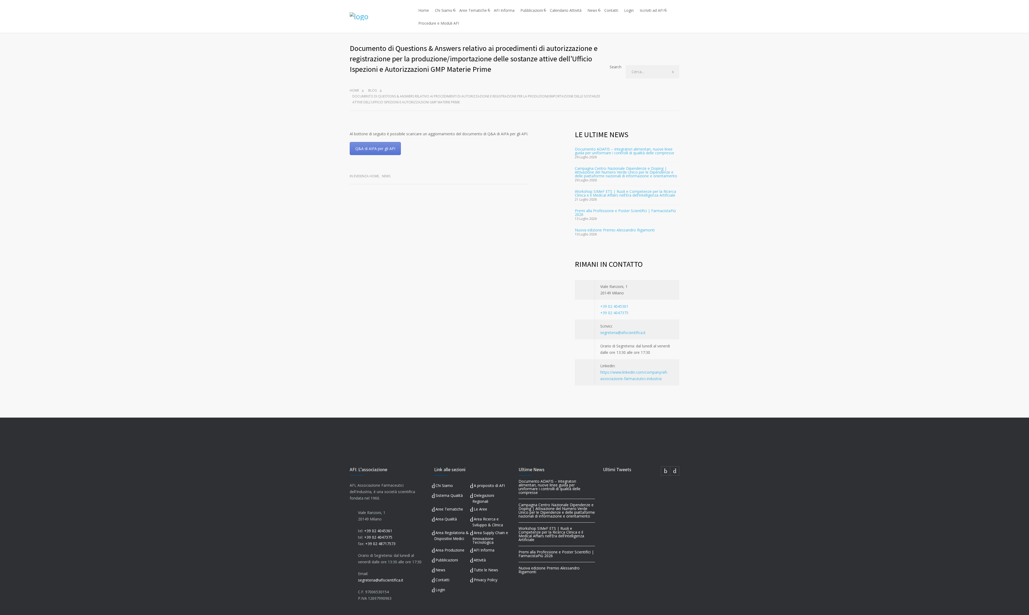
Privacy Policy (485, 579)
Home (423, 10)
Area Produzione (449, 550)
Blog (372, 90)
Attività (480, 559)
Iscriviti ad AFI (651, 10)
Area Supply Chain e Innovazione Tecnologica (490, 537)
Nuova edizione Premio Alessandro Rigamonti (615, 229)
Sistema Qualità (449, 495)
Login (629, 10)
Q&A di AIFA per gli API (375, 148)
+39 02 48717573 (380, 543)
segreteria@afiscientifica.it (623, 332)
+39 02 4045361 (614, 306)
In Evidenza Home (364, 176)
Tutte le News (486, 569)
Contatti (611, 10)
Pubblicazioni (531, 10)
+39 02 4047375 (614, 312)
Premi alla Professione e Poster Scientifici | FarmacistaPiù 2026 (625, 212)
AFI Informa (504, 10)
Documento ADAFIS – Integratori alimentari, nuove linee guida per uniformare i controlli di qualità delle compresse (624, 151)
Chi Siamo (443, 10)
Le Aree (480, 509)
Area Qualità (446, 519)
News (592, 10)
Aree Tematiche (473, 10)
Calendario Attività (565, 10)
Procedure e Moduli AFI (438, 23)
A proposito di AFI (489, 485)
